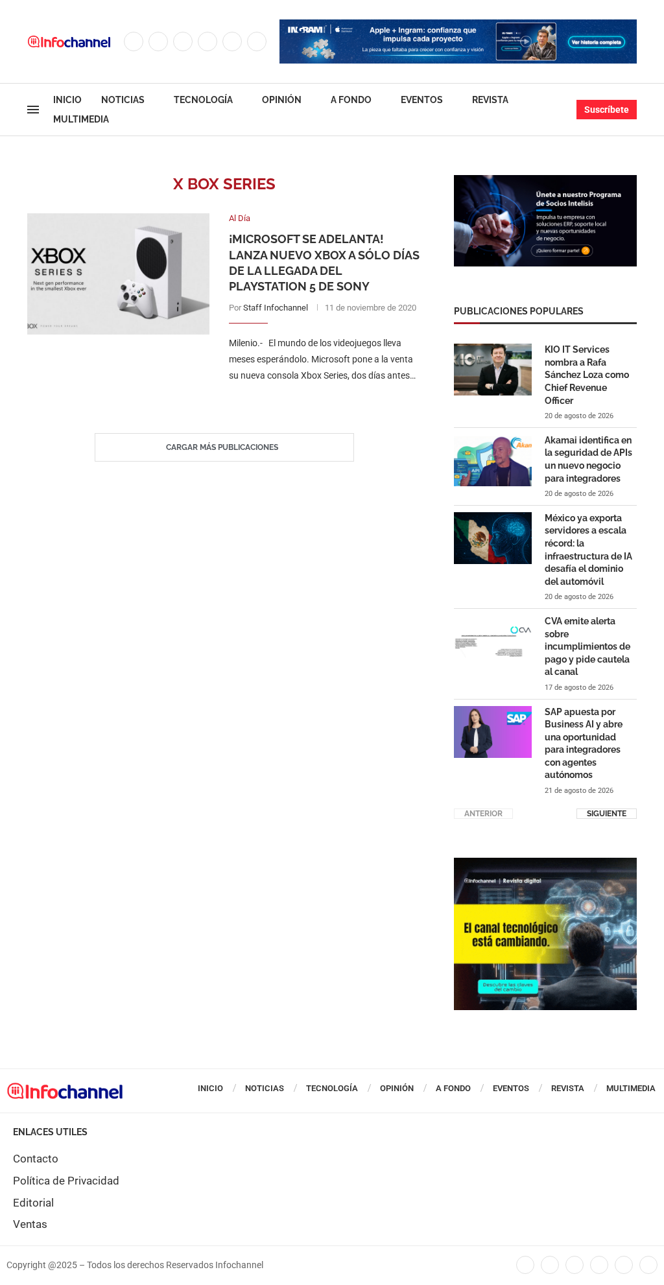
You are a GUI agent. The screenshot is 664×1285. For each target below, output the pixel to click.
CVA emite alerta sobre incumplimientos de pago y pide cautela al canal (587, 646)
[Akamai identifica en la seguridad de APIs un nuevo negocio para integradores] (493, 460)
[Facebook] (133, 41)
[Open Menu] (33, 109)
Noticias (123, 100)
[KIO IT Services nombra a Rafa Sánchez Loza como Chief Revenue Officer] (493, 369)
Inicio (67, 100)
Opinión (282, 100)
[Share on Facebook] (312, 401)
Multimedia (81, 119)
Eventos (422, 100)
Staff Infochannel (275, 307)
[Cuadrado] (545, 864)
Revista (490, 100)
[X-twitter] (550, 1265)
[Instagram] (183, 41)
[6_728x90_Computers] (458, 25)
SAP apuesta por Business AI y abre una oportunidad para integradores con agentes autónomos (583, 744)
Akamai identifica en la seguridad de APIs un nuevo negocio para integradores (588, 459)
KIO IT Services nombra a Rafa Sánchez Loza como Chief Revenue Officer (587, 374)
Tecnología (203, 100)
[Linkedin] (207, 41)
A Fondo (351, 100)
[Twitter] (158, 41)
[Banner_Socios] (545, 181)
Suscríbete (606, 109)
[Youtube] (232, 41)
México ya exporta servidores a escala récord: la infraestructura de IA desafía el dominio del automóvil (588, 550)
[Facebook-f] (525, 1265)
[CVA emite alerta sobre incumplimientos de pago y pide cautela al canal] (493, 641)
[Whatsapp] (257, 41)
